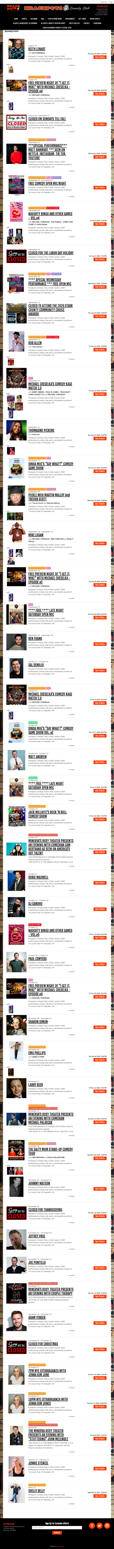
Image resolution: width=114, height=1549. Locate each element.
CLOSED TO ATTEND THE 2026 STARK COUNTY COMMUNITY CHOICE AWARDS (50, 310)
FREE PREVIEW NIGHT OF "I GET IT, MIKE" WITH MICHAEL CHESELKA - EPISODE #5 (49, 578)
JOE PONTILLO (37, 1262)
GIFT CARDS (82, 19)
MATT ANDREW (37, 757)
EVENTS (24, 19)
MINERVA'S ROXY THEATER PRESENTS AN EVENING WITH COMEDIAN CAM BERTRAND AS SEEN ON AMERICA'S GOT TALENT (50, 847)
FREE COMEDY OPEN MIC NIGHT (47, 183)
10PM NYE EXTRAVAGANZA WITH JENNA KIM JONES (48, 1401)
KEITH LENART (37, 49)
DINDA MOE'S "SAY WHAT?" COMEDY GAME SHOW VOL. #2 (50, 730)
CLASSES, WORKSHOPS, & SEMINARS (25, 23)
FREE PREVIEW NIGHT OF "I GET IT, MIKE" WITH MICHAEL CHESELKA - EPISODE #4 (49, 87)
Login (111, 2)
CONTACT (86, 23)
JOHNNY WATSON (39, 1183)
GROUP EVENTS (95, 19)
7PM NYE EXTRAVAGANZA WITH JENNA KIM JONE (47, 1373)
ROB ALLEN (35, 343)
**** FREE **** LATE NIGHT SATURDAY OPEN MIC (46, 612)
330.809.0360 (102, 6)
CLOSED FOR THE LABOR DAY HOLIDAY (50, 253)
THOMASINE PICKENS (41, 430)
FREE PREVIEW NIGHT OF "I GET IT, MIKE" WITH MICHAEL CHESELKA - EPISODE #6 (49, 990)
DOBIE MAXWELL (38, 877)
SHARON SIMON (38, 1022)
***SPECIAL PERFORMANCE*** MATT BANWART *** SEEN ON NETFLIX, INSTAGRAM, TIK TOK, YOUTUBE (47, 152)
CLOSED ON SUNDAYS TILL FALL (47, 119)
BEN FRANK (35, 639)
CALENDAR (34, 19)
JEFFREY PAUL (36, 1236)
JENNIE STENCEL (38, 1463)
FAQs (42, 19)
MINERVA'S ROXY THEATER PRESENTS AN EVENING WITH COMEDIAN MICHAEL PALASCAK (50, 1118)
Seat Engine (60, 1546)
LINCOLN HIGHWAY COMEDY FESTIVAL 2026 (57, 28)
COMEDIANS (97, 23)
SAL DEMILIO (36, 665)
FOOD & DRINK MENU (55, 19)
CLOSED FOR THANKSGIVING (45, 1210)
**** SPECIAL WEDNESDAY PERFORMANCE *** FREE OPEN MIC (49, 282)
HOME (16, 19)
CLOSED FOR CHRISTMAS (43, 1344)
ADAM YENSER (37, 1317)
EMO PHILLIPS (37, 1053)
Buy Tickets (100, 57)
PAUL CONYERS (37, 959)
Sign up (103, 2)
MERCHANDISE (70, 19)
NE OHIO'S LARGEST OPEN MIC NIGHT (53, 23)
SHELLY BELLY (36, 1491)
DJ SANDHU (35, 904)
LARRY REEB (35, 1085)
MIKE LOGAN (35, 535)
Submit (57, 1532)
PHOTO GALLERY (74, 23)
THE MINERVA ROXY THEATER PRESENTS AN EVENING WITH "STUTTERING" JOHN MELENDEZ (48, 1435)
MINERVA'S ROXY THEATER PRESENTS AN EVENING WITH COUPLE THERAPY (50, 1291)
